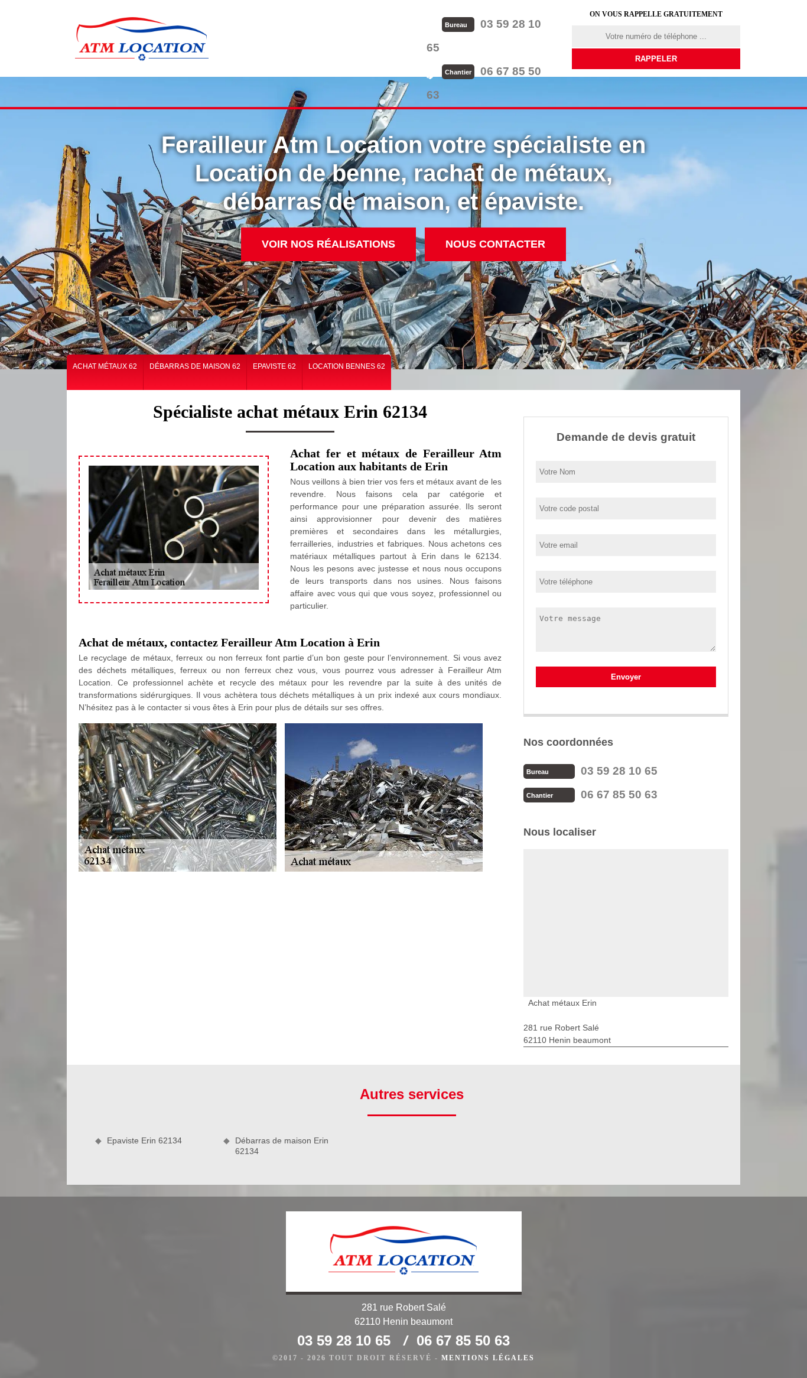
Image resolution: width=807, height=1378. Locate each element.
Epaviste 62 (274, 366)
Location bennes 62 (346, 366)
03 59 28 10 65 (619, 771)
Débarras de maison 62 (194, 366)
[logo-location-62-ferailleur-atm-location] (142, 38)
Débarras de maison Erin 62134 (281, 1146)
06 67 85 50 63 (619, 794)
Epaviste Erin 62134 (144, 1140)
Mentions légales (488, 1358)
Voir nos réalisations (328, 244)
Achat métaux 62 (105, 366)
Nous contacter (495, 244)
